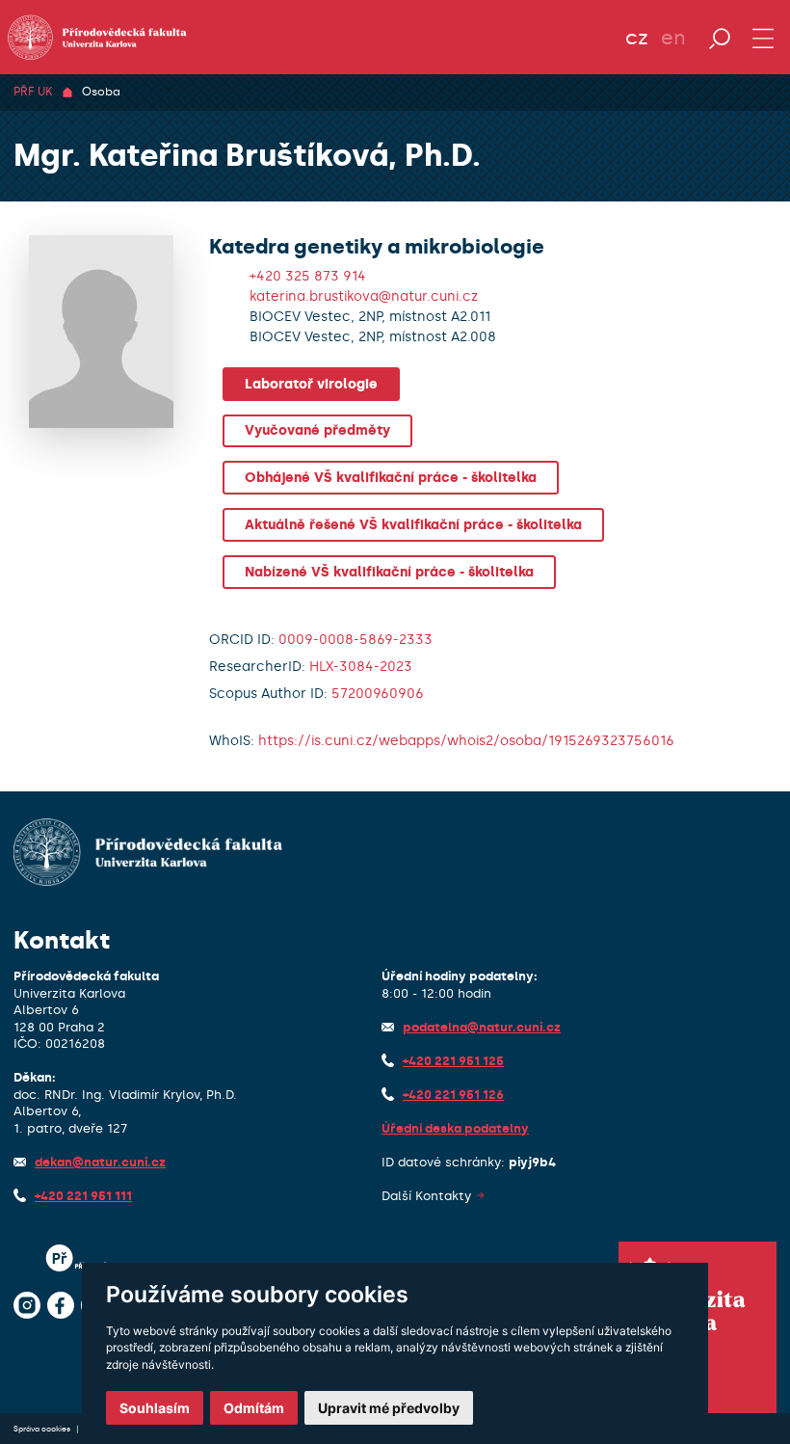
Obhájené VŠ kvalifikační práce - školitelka (391, 477)
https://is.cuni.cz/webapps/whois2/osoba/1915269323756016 (466, 741)
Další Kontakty (426, 1196)
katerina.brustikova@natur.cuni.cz (364, 296)
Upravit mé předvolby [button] (389, 1408)
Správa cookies (42, 1428)
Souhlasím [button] (154, 1408)
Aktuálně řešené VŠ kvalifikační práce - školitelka (413, 525)
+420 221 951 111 (83, 1196)
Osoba (101, 91)
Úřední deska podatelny (455, 1128)
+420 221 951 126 (453, 1094)
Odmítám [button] (254, 1408)
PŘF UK (32, 91)
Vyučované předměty (317, 430)
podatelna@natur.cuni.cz (482, 1027)
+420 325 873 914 (308, 276)
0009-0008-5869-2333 (355, 639)
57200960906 (377, 693)
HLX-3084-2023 (360, 666)
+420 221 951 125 (453, 1061)
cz (636, 37)
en (673, 37)
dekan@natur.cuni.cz (100, 1162)
